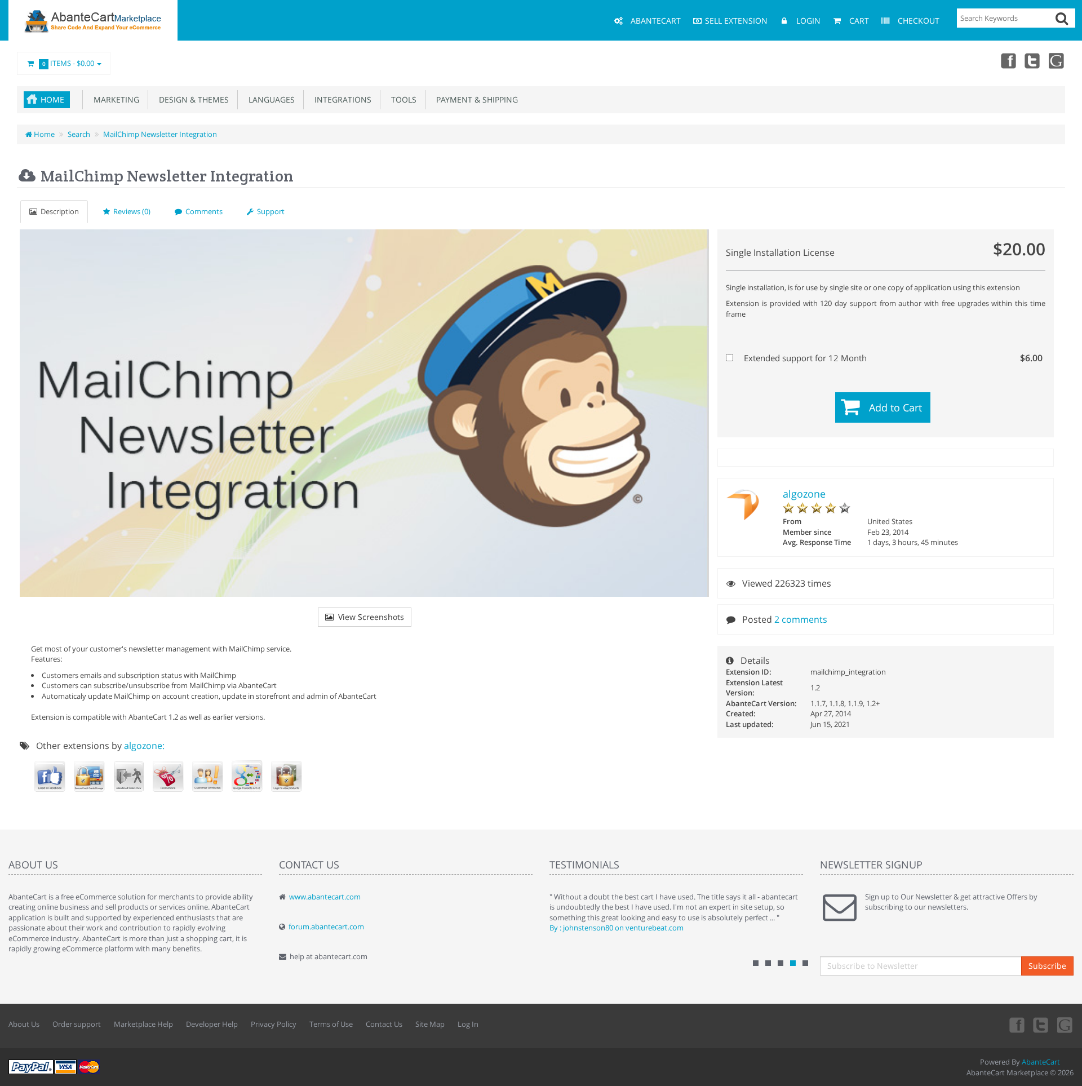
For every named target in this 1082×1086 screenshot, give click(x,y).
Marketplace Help (143, 1024)
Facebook (1007, 60)
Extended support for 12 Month (892, 358)
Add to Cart (895, 407)
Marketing (114, 99)
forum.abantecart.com (326, 926)
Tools (401, 99)
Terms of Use (331, 1024)
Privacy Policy (273, 1024)
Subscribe (1047, 965)
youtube (1057, 60)
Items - (68, 63)
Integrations (340, 99)
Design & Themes (191, 99)
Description (58, 211)
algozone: (144, 745)
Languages (269, 99)
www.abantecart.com (325, 897)
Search (79, 134)
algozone (804, 493)
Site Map (430, 1024)
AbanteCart (1041, 1062)
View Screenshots (369, 616)
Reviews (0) (130, 211)
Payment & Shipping (475, 99)
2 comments (800, 619)
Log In (468, 1024)
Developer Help (212, 1024)
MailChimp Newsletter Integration (160, 134)
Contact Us (384, 1024)
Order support (76, 1024)
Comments (202, 211)
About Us (23, 1024)
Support (269, 211)
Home (52, 99)
